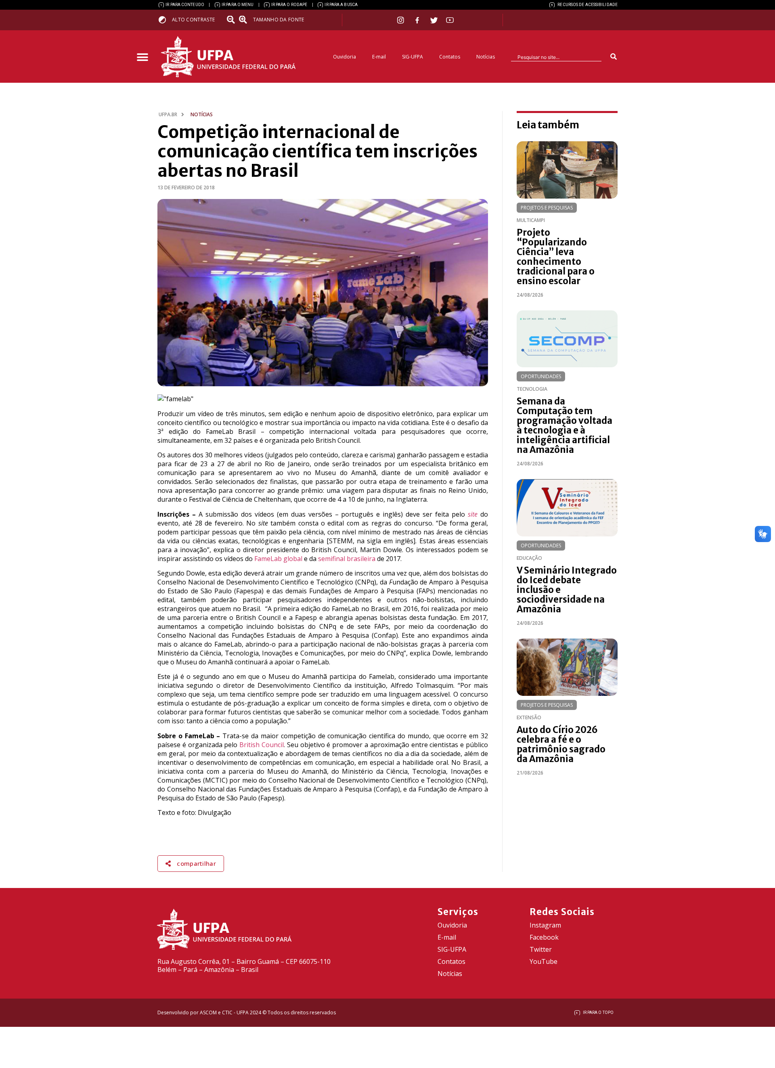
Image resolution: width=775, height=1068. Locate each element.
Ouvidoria (344, 56)
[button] (142, 57)
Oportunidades (541, 376)
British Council (261, 744)
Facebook (544, 937)
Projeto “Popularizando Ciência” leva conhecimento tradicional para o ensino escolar (556, 257)
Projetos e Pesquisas (547, 207)
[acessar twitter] (434, 20)
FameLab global (278, 558)
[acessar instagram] (401, 20)
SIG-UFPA (412, 56)
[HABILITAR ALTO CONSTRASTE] (165, 19)
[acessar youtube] (450, 20)
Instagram (545, 925)
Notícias (485, 56)
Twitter (541, 949)
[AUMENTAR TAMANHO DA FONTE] (245, 20)
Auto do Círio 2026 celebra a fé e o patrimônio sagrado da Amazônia (561, 744)
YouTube (543, 961)
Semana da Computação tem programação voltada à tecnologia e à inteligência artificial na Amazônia (564, 425)
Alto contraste (193, 19)
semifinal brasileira (346, 558)
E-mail (379, 56)
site (473, 514)
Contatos (449, 56)
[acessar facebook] (418, 20)
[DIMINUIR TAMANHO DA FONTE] (232, 20)
